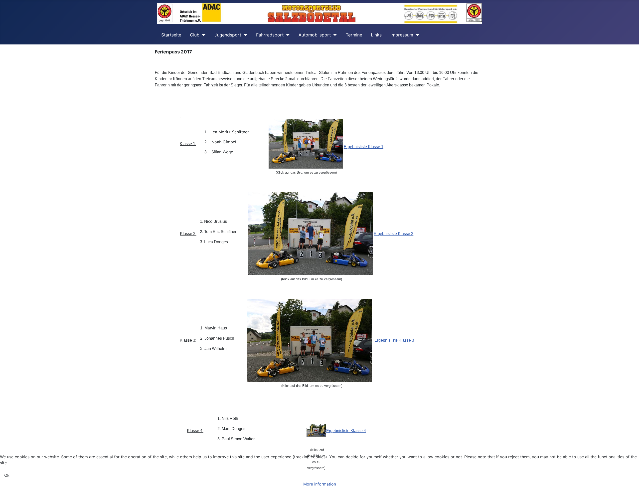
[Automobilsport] (334, 35)
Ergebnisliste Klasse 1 (363, 147)
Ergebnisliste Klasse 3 (394, 340)
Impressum (401, 34)
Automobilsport (315, 34)
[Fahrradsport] (287, 35)
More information (319, 484)
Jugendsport (227, 34)
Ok (6, 475)
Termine (354, 34)
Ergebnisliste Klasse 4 (346, 431)
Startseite (171, 34)
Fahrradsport (270, 34)
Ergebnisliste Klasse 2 (393, 234)
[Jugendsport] (244, 35)
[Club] (202, 35)
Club (194, 34)
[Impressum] (416, 35)
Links (376, 34)
